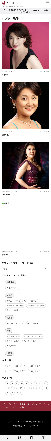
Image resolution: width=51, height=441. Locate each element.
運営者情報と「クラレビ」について (25, 426)
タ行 (31, 366)
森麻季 (5, 254)
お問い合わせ (38, 422)
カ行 (16, 366)
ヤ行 (24, 370)
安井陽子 (6, 134)
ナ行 (39, 366)
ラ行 (31, 370)
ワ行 (39, 370)
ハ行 (9, 370)
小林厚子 (6, 75)
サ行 (24, 366)
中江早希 (6, 194)
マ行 (16, 370)
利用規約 (29, 422)
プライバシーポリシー (16, 422)
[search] (46, 269)
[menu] (47, 3)
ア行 (9, 366)
